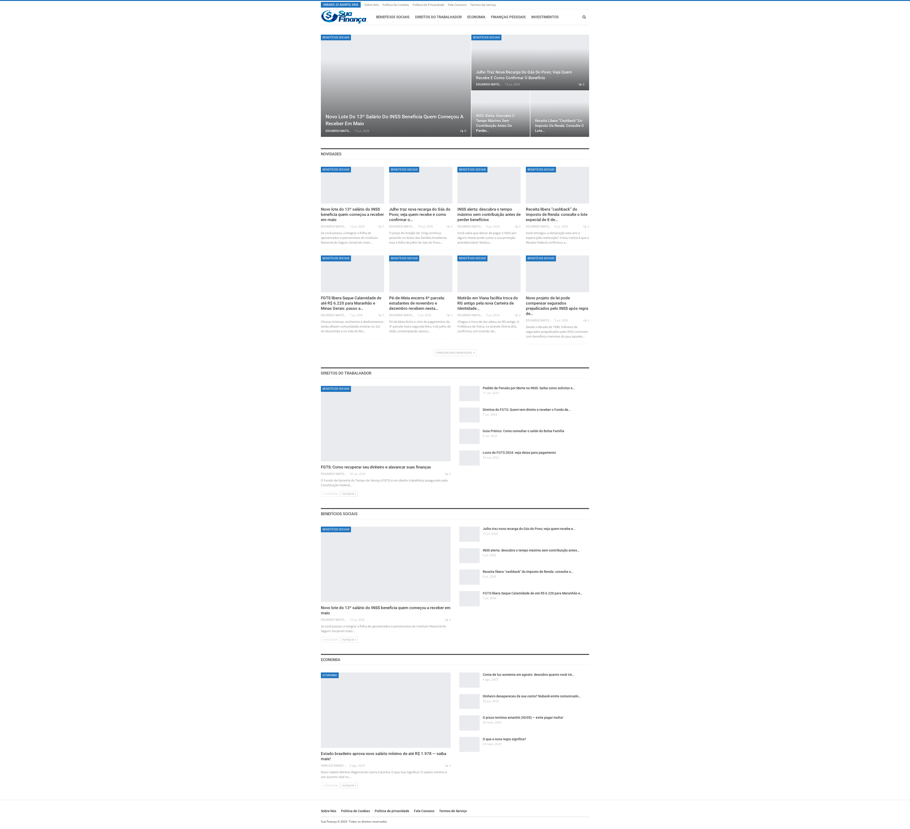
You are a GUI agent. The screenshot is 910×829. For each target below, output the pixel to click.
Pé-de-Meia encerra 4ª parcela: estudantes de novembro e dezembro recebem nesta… (417, 303)
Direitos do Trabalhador (438, 17)
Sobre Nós (371, 5)
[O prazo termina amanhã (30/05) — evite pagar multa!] (469, 723)
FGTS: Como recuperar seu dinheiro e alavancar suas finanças (376, 467)
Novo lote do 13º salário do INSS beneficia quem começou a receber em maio (352, 214)
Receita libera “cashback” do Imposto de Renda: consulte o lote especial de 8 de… (556, 214)
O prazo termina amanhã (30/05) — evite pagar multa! (523, 717)
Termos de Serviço (483, 5)
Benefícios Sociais (393, 17)
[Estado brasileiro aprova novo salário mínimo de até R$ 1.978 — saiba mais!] (386, 710)
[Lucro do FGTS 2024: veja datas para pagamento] (469, 458)
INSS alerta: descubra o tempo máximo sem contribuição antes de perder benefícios (489, 214)
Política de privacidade (428, 5)
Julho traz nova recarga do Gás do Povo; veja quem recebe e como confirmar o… (419, 214)
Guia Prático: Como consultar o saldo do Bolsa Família (523, 431)
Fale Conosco (457, 5)
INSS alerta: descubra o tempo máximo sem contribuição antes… (531, 550)
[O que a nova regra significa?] (469, 744)
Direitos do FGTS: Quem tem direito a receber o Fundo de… (527, 410)
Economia (476, 17)
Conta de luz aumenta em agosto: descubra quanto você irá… (528, 674)
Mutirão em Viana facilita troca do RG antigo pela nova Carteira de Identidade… (487, 303)
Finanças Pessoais (508, 17)
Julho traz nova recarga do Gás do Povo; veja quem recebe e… (529, 529)
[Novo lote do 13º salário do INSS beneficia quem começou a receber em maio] (395, 85)
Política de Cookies (395, 5)
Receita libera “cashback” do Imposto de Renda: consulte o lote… (559, 126)
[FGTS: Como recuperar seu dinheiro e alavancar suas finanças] (386, 423)
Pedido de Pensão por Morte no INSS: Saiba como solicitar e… (529, 388)
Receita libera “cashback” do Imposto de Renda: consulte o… (528, 572)
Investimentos (545, 17)
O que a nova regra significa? (504, 739)
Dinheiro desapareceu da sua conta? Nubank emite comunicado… (532, 696)
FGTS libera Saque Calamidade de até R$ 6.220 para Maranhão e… (532, 593)
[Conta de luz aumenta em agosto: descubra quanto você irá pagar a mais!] (469, 680)
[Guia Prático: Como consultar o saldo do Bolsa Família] (469, 436)
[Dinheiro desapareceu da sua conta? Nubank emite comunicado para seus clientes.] (469, 701)
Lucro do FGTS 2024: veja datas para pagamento (519, 452)
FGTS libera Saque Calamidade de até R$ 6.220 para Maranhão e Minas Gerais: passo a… (351, 303)
